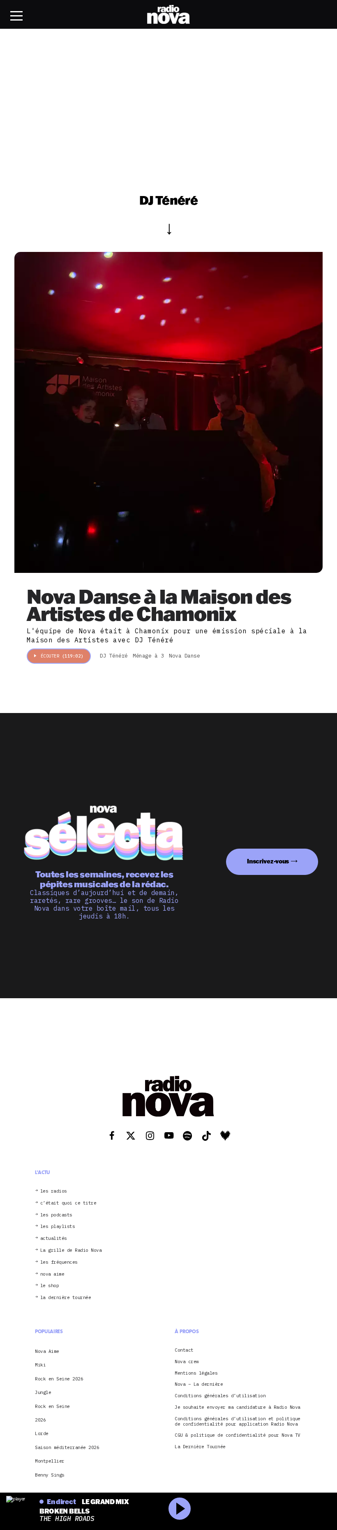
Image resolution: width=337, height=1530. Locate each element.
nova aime (52, 1274)
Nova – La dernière (199, 1384)
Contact (184, 1350)
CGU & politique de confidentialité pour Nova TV (237, 1435)
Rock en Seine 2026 (59, 1379)
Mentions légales (196, 1373)
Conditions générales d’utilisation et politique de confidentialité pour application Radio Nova (237, 1421)
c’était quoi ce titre (68, 1203)
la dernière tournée (65, 1297)
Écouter (62, 656)
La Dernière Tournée (200, 1446)
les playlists (57, 1226)
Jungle (43, 1392)
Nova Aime (47, 1351)
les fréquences (59, 1262)
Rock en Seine (52, 1406)
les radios (53, 1191)
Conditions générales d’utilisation (220, 1395)
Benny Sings (50, 1475)
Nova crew (187, 1361)
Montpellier (50, 1461)
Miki (40, 1365)
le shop (49, 1285)
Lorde (41, 1433)
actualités (53, 1238)
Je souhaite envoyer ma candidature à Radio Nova (237, 1407)
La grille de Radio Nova (71, 1250)
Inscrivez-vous (268, 861)
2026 (40, 1420)
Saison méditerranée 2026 (67, 1447)
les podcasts (56, 1215)
